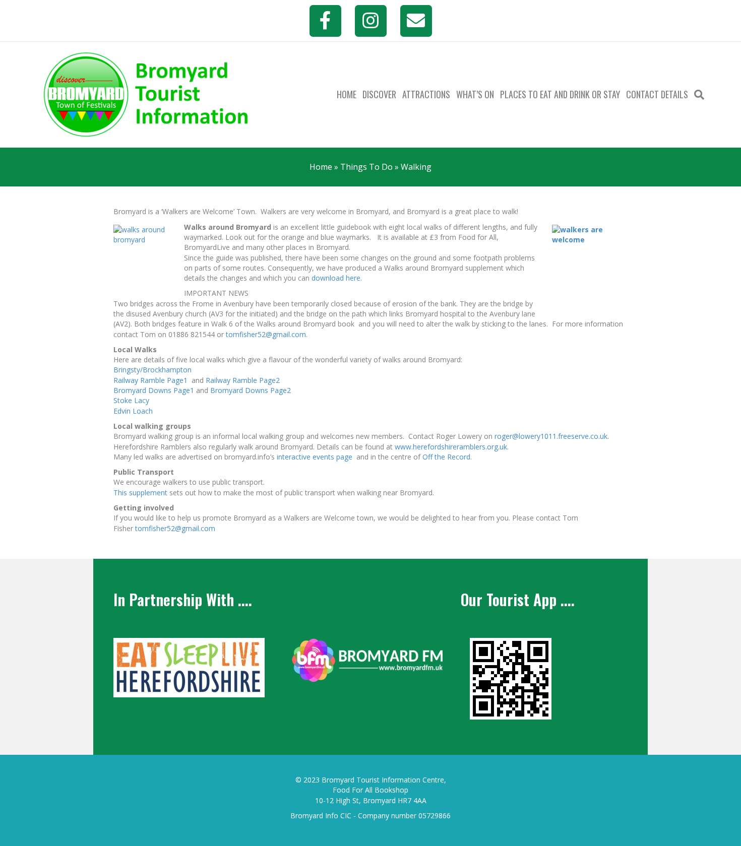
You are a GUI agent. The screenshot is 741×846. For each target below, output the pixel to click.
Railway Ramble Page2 (243, 380)
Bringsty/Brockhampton (152, 369)
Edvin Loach (133, 411)
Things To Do (366, 166)
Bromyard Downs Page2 (250, 390)
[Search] (697, 94)
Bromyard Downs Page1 (153, 390)
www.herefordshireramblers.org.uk (451, 446)
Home (346, 94)
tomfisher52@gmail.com (266, 334)
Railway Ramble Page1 (150, 380)
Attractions (426, 94)
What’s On (475, 94)
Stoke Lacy (131, 400)
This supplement (140, 492)
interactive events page (314, 457)
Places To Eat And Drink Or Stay (560, 94)
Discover (379, 94)
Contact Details (657, 94)
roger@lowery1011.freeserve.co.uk (551, 436)
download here (336, 278)
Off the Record (446, 457)
